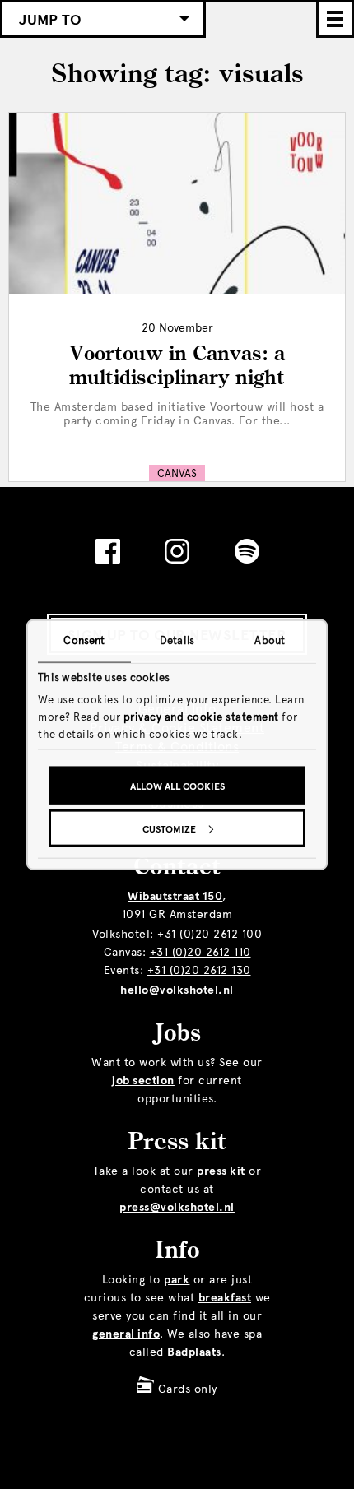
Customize (169, 828)
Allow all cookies (177, 785)
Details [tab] (177, 640)
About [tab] (269, 640)
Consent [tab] (84, 640)
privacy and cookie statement (201, 717)
